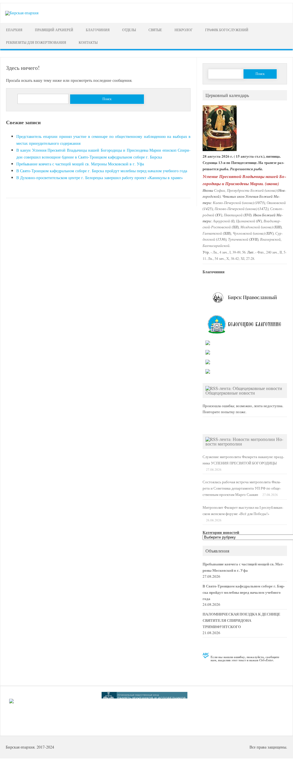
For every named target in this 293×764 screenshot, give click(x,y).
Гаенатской (212, 233)
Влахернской (270, 239)
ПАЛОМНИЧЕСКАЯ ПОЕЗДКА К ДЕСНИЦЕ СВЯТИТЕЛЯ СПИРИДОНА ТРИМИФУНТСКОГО (241, 620)
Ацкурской (221, 220)
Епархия (14, 29)
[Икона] (220, 149)
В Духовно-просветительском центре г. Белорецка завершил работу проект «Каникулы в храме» (99, 177)
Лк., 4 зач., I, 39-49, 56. (229, 252)
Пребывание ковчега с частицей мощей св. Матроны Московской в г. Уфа (80, 164)
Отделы (129, 29)
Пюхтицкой (233, 214)
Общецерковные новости (230, 393)
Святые (155, 29)
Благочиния (98, 29)
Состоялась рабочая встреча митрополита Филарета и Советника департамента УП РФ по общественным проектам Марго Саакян (242, 488)
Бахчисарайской (216, 245)
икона (272, 183)
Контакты (88, 42)
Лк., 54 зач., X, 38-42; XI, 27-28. (231, 258)
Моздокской (250, 226)
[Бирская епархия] (21, 12)
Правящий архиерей (54, 29)
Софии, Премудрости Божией (239, 190)
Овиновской (276, 202)
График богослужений (226, 29)
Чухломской (242, 233)
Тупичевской (238, 239)
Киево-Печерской (227, 202)
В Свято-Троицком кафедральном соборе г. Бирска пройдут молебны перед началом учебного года (101, 170)
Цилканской (245, 220)
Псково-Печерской (230, 208)
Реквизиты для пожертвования (36, 42)
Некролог (184, 29)
